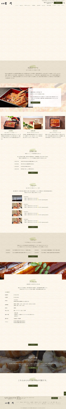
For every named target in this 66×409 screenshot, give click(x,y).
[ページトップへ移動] (60, 398)
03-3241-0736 (16, 294)
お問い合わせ (58, 2)
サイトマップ (58, 403)
